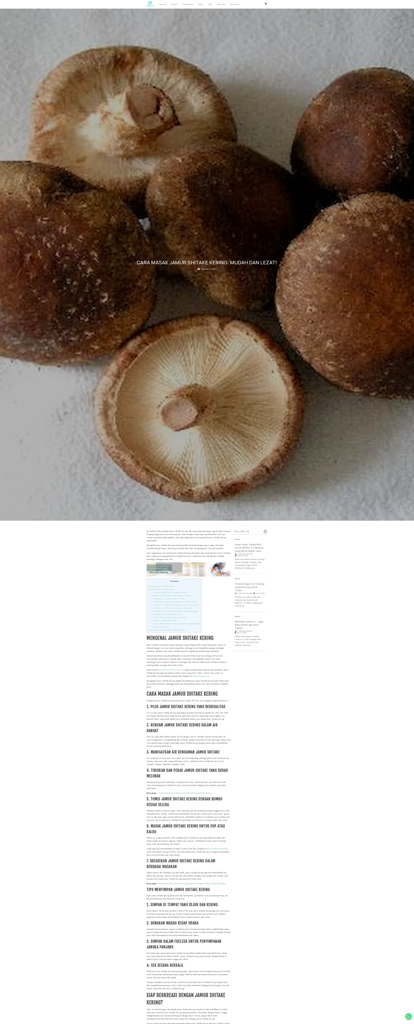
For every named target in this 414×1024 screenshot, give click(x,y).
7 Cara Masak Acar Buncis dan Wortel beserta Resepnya (184, 793)
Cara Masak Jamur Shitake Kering (161, 589)
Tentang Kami (188, 4)
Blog (210, 4)
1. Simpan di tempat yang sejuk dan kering (168, 617)
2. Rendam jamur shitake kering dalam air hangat (171, 595)
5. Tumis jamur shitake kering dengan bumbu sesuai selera (175, 605)
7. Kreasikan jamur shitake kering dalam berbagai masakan (174, 611)
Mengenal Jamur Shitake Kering (161, 586)
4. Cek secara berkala (160, 626)
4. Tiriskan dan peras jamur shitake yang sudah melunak (174, 602)
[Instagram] (265, 531)
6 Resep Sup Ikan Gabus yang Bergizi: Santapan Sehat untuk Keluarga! (191, 883)
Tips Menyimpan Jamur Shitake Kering (166, 614)
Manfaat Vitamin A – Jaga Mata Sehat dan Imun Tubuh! (249, 625)
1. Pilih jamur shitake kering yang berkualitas (169, 592)
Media (201, 4)
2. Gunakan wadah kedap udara (164, 620)
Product (174, 4)
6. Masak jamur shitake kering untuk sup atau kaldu (171, 608)
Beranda (163, 4)
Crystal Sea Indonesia (245, 554)
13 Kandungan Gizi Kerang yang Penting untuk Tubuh (249, 587)
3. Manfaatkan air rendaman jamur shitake (168, 598)
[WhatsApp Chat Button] (408, 1016)
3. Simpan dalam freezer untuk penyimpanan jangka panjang (176, 623)
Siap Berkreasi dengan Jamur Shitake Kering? (166, 630)
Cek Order (221, 4)
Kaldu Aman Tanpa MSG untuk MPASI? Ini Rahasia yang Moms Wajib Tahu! (249, 547)
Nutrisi (237, 539)
